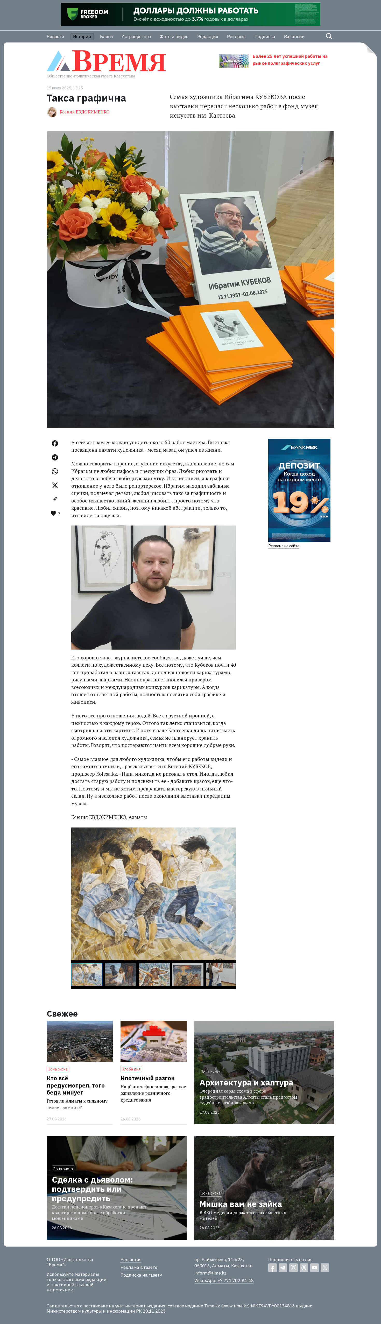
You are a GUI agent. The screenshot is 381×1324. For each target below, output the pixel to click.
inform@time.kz (210, 1273)
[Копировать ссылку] (55, 499)
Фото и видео (174, 36)
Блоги (106, 36)
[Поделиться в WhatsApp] (55, 471)
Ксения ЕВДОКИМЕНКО (85, 112)
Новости (55, 36)
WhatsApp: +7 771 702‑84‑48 (224, 1280)
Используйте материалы (73, 1274)
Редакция (207, 36)
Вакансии (294, 36)
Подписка (265, 36)
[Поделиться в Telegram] (55, 457)
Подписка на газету (141, 1275)
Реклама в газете (139, 1267)
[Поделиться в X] (55, 485)
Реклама (236, 36)
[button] (231, 832)
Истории (82, 36)
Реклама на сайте (283, 545)
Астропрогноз (136, 36)
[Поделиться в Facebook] (55, 443)
